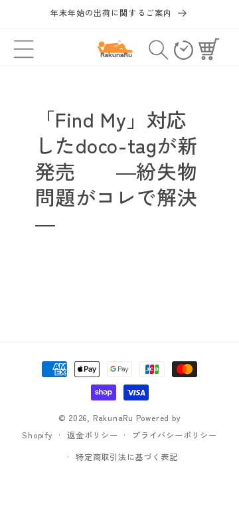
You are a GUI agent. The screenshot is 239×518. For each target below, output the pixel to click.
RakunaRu (113, 417)
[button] (24, 49)
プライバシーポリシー (174, 434)
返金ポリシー (92, 434)
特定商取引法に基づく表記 (126, 456)
